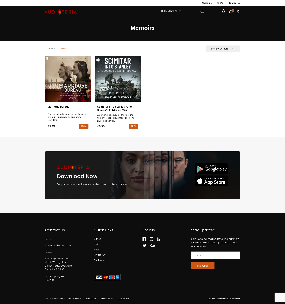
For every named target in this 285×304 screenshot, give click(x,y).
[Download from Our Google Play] (211, 168)
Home (52, 48)
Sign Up (97, 238)
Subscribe (203, 265)
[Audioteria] (61, 12)
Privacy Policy (107, 298)
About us (207, 2)
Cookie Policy (123, 298)
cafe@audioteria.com (58, 245)
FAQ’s (220, 2)
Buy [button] (83, 126)
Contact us (234, 2)
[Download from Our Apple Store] (211, 180)
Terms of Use (90, 298)
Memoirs (64, 48)
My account (100, 254)
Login (96, 244)
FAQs (96, 249)
